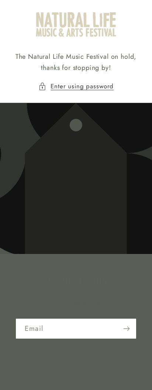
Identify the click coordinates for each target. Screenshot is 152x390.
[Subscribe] (126, 328)
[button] (76, 86)
